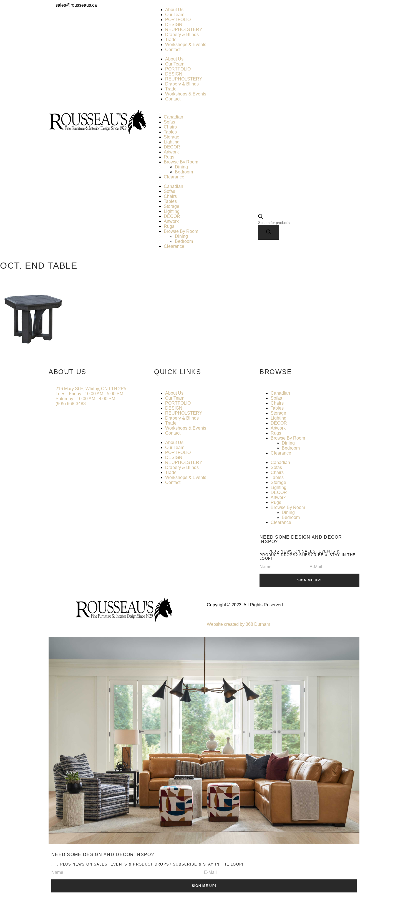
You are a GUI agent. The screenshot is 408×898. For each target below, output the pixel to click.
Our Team (174, 14)
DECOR (172, 147)
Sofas (169, 122)
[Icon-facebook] (266, 10)
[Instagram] (281, 10)
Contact (172, 49)
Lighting (172, 142)
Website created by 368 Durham (238, 624)
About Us (174, 9)
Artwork (171, 152)
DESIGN (173, 24)
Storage (171, 137)
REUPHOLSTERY (183, 29)
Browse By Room (181, 162)
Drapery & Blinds (182, 34)
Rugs (169, 157)
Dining (181, 167)
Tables (170, 132)
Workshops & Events (185, 44)
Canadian (173, 117)
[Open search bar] (260, 217)
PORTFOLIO (178, 19)
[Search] (268, 232)
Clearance (174, 177)
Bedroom (184, 172)
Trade (171, 39)
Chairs (170, 127)
